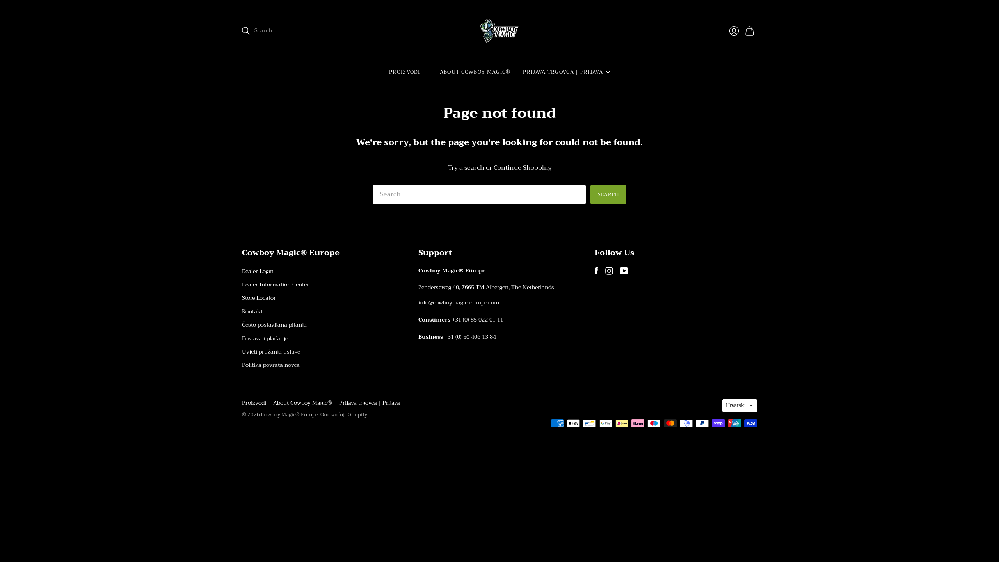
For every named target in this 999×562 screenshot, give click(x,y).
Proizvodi (404, 72)
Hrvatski (736, 405)
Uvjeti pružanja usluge (271, 351)
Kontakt (252, 311)
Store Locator (259, 297)
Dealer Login (258, 271)
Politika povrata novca (271, 365)
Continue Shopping (522, 168)
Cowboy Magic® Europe (289, 414)
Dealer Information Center (275, 284)
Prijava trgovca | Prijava (563, 72)
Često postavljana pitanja (274, 324)
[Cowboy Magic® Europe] (499, 31)
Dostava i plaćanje (265, 338)
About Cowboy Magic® (475, 72)
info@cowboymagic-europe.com (458, 302)
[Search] (246, 31)
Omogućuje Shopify (343, 414)
